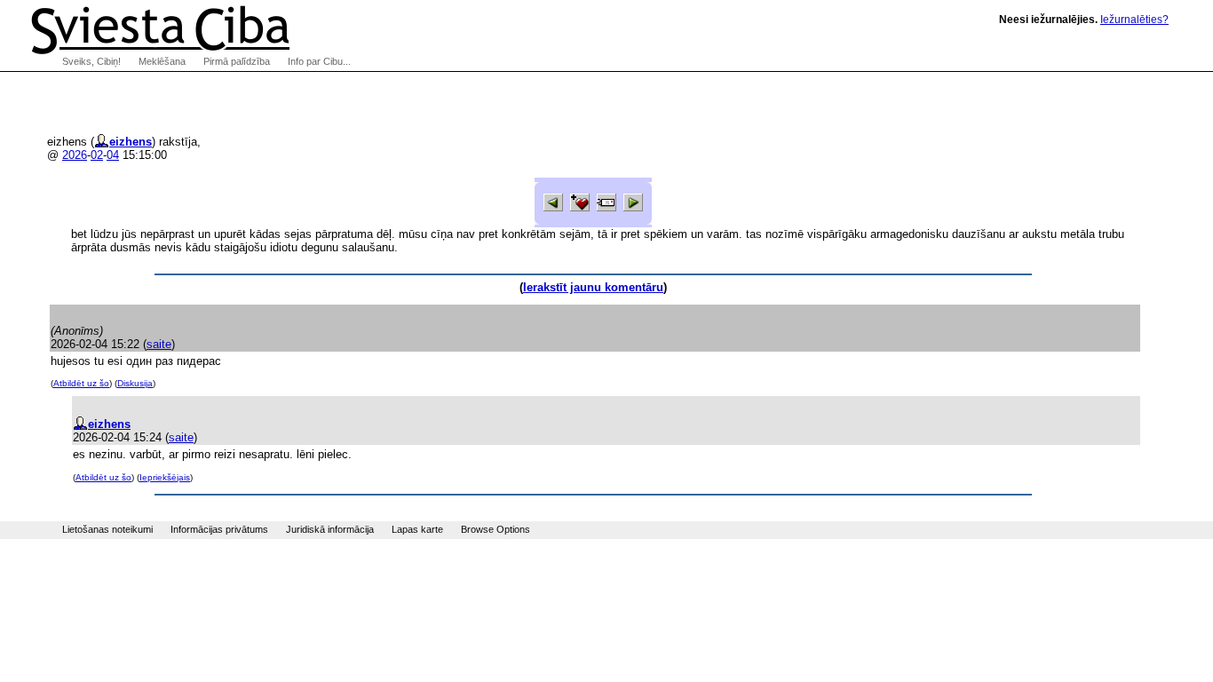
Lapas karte (417, 529)
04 (113, 155)
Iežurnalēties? (1134, 19)
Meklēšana (162, 61)
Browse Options (495, 529)
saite (159, 344)
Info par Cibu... (319, 61)
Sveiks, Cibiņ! (91, 61)
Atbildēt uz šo (81, 383)
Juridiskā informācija (330, 529)
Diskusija (135, 383)
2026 (74, 155)
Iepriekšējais (164, 477)
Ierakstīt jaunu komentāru (593, 287)
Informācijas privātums (219, 529)
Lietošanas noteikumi (107, 529)
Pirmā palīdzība (236, 61)
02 (97, 155)
